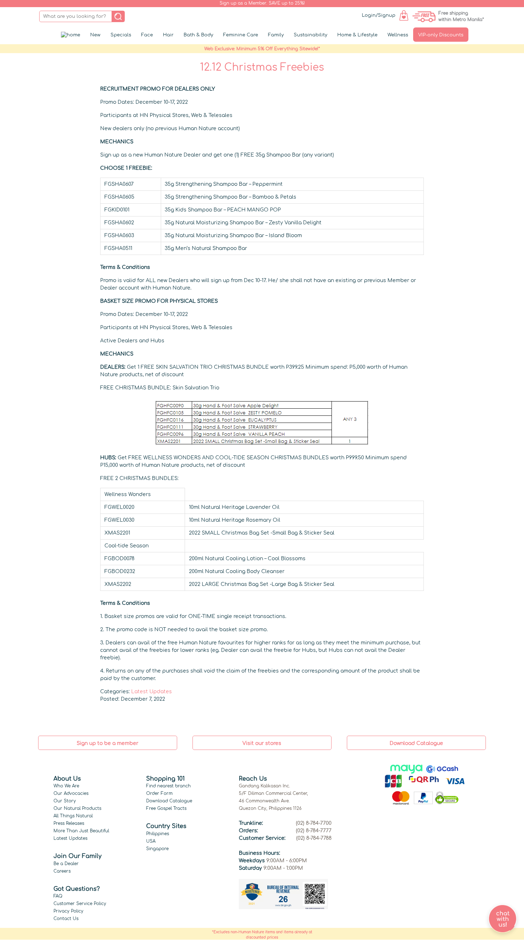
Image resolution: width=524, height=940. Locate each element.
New (95, 34)
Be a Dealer (66, 863)
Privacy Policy (68, 911)
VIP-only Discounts (440, 34)
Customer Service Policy (79, 903)
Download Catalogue (169, 800)
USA (150, 841)
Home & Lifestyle (357, 34)
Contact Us (65, 918)
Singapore (157, 848)
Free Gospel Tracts (166, 808)
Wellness (397, 34)
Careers (62, 871)
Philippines (157, 833)
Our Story (64, 800)
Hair (168, 34)
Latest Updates (151, 691)
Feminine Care (240, 34)
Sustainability (310, 34)
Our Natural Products (77, 808)
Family (276, 34)
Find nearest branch (168, 785)
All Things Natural (73, 815)
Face (147, 34)
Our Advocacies (70, 793)
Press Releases (68, 823)
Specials (121, 34)
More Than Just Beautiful (81, 830)
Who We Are (66, 785)
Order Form (159, 793)
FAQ (57, 896)
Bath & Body (198, 34)
